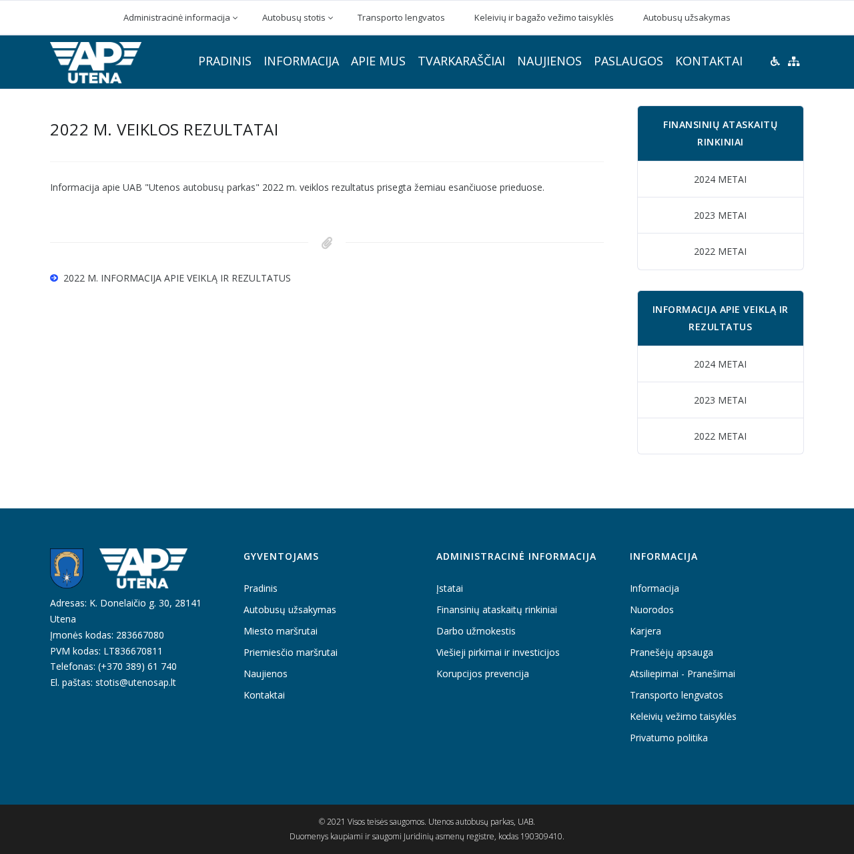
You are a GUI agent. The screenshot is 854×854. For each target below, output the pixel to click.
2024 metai (720, 179)
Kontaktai (709, 61)
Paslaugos (628, 61)
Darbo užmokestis (476, 630)
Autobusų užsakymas (687, 17)
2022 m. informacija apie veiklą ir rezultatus (177, 278)
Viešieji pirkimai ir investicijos (498, 652)
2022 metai (720, 251)
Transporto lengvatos (401, 17)
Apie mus (378, 61)
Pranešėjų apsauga (671, 652)
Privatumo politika (669, 737)
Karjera (645, 630)
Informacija (301, 61)
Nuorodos (652, 609)
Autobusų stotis (294, 17)
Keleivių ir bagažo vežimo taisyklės (544, 17)
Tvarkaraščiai (461, 61)
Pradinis (225, 61)
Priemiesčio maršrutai (291, 652)
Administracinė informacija (176, 17)
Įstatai (449, 588)
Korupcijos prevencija (482, 673)
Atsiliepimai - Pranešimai (682, 673)
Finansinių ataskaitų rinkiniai (496, 609)
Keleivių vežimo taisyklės (683, 716)
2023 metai (720, 215)
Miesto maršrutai (281, 630)
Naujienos (549, 61)
